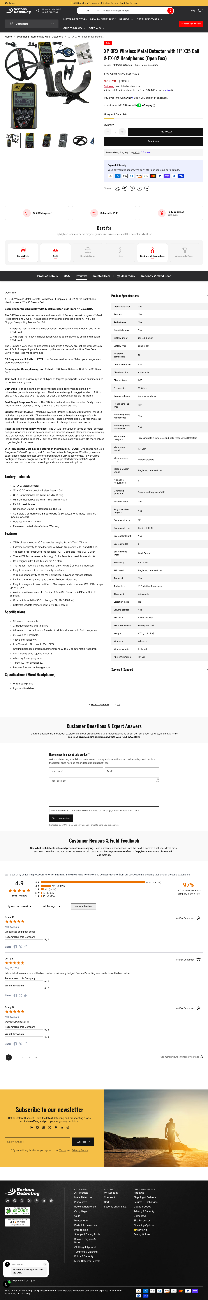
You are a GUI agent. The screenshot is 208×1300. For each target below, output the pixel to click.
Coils (77, 1215)
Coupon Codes (142, 1206)
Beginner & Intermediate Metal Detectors (40, 36)
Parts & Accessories (85, 1225)
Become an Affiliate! (115, 1206)
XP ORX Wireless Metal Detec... (86, 36)
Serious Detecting (23, 1290)
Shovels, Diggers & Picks (85, 1241)
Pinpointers (80, 1202)
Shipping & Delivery (145, 1197)
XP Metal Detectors (122, 65)
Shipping (109, 86)
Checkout (109, 1197)
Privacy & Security (144, 1211)
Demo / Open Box (100, 704)
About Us (139, 1192)
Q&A (67, 276)
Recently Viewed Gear (156, 276)
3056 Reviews (23, 895)
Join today (128, 276)
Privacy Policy (80, 1150)
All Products (81, 1192)
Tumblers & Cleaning (86, 1251)
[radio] (104, 882)
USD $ (21, 1280)
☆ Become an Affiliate (191, 24)
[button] (170, 11)
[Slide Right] (150, 3)
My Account (111, 1192)
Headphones (81, 1220)
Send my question (61, 818)
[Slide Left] (57, 3)
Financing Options (144, 1225)
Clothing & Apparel (85, 1247)
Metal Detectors (149, 65)
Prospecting (81, 1229)
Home (8, 36)
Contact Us (140, 1215)
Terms (62, 1150)
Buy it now (154, 141)
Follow (12, 3)
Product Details (47, 276)
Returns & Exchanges (145, 1202)
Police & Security (83, 1256)
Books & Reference (85, 1206)
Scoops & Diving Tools (87, 1234)
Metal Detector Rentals (87, 1260)
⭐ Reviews (140, 1229)
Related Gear (101, 276)
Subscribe (81, 1142)
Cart (106, 1202)
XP (118, 704)
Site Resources (142, 1220)
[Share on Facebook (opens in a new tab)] (15, 947)
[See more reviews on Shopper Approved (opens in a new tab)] (25, 947)
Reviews (81, 276)
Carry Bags (80, 1211)
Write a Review (83, 906)
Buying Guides (142, 1234)
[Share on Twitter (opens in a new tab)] (20, 946)
